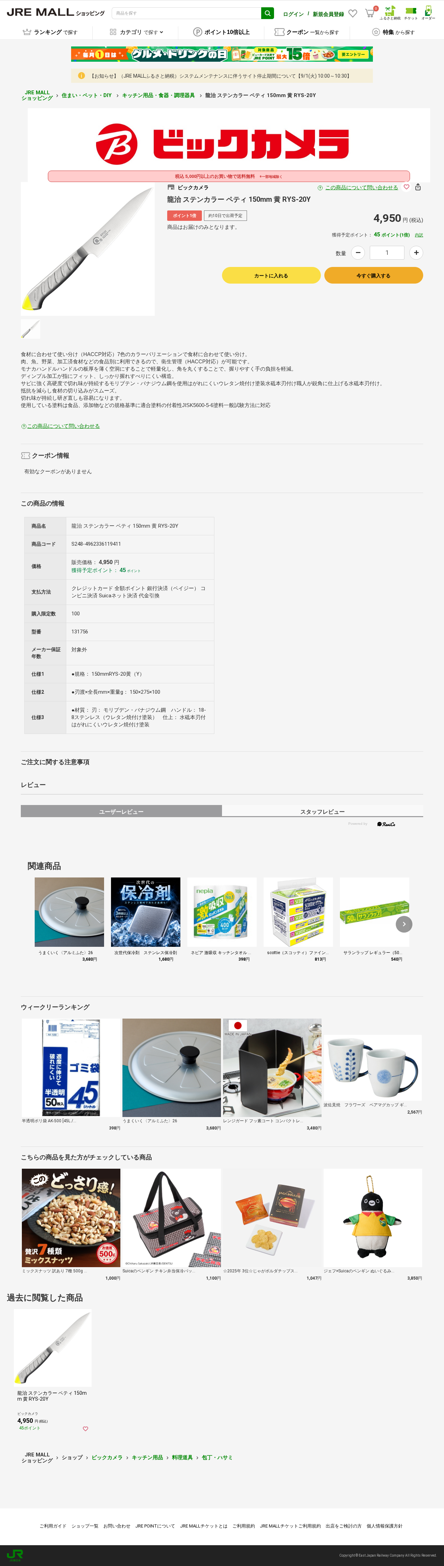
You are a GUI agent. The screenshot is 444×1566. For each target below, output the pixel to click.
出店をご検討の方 (344, 1526)
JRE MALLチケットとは (204, 1526)
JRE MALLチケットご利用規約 (290, 1526)
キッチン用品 (147, 1457)
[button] (404, 924)
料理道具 (182, 1457)
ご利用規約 (243, 1526)
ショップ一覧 (85, 1526)
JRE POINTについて (155, 1526)
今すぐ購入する (374, 275)
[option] (88, 249)
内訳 (419, 235)
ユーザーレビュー (121, 811)
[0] (370, 13)
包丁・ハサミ (217, 1457)
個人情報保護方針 (385, 1526)
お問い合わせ (116, 1526)
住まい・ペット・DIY (87, 95)
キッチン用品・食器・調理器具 (159, 95)
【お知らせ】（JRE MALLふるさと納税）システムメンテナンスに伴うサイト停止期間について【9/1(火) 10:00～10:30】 (220, 76)
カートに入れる (271, 275)
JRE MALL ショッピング (37, 95)
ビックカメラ (107, 1457)
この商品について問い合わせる (361, 187)
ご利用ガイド (53, 1526)
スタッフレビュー (322, 811)
